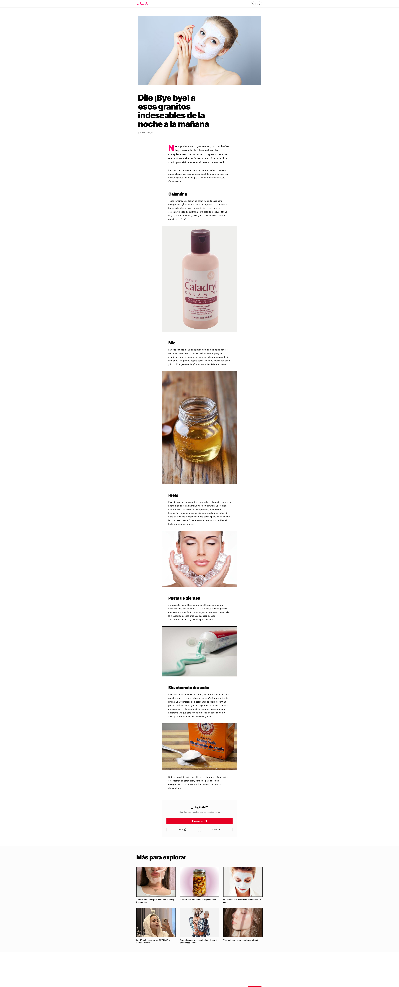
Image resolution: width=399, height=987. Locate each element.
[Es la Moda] (142, 3)
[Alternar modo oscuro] (259, 3)
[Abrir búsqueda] (253, 3)
